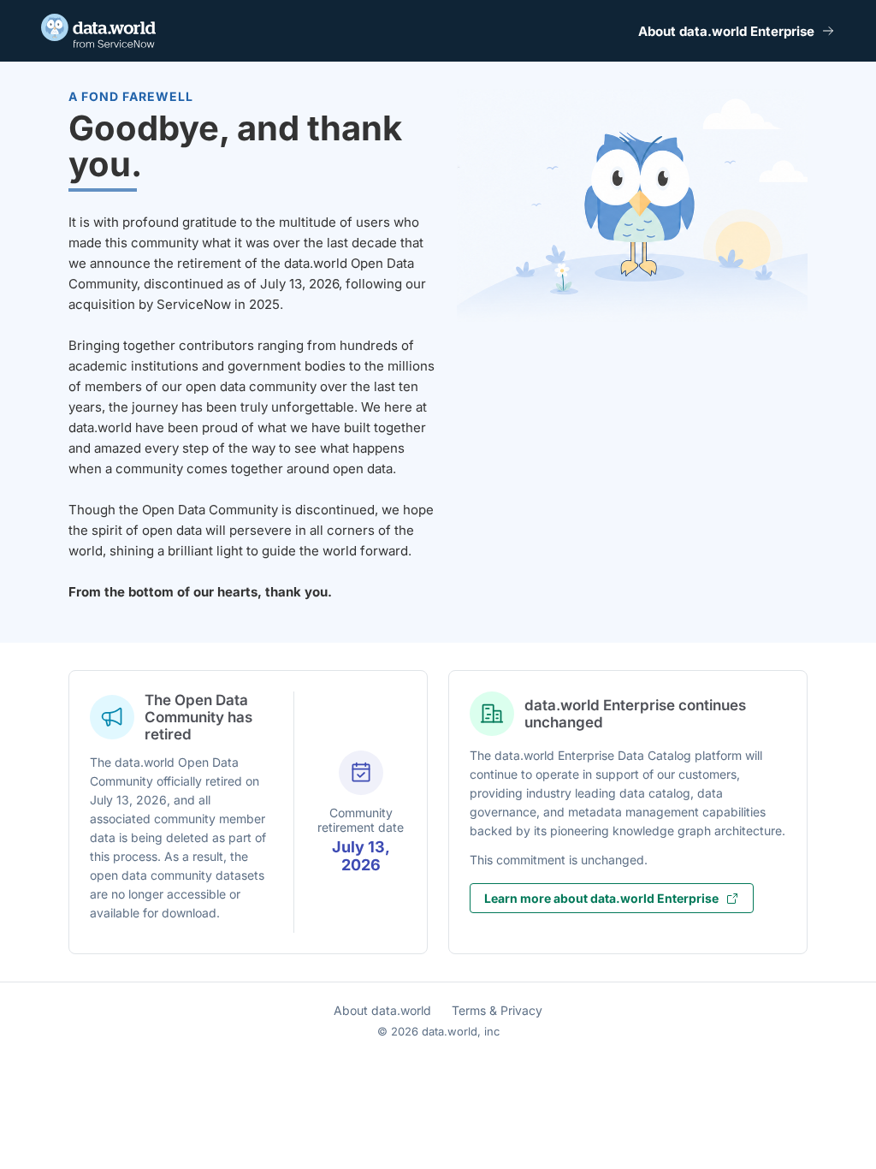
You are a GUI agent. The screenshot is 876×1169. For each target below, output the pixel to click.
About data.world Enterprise (726, 31)
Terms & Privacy (497, 1010)
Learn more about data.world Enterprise (601, 898)
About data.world (382, 1010)
